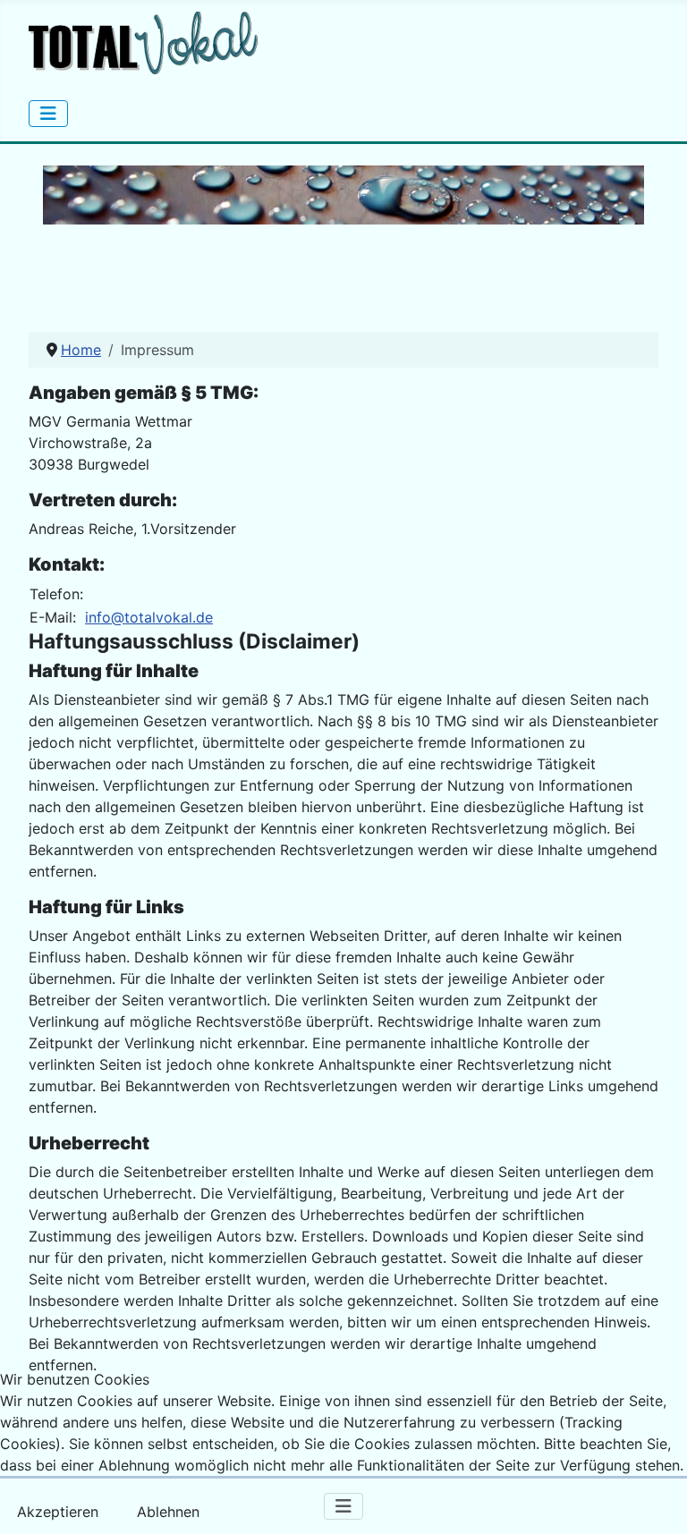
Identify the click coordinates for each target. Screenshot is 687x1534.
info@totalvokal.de (149, 617)
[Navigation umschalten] (48, 113)
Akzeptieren (57, 1512)
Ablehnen (168, 1512)
